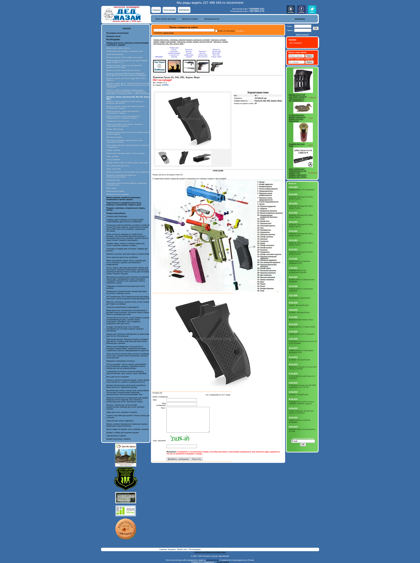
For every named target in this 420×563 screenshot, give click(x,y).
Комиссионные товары (115, 191)
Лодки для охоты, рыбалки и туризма (121, 412)
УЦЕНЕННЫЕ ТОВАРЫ (116, 436)
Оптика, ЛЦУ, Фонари (114, 129)
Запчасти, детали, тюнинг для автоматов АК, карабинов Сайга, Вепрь (124, 66)
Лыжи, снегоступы (113, 169)
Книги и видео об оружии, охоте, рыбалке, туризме (127, 429)
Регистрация (169, 10)
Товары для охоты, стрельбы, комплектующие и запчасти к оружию (181, 40)
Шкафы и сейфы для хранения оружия (122, 432)
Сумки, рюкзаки (112, 156)
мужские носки (212, 560)
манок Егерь (168, 33)
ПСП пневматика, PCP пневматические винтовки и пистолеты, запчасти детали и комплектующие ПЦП (128, 298)
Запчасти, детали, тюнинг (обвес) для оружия (124, 57)
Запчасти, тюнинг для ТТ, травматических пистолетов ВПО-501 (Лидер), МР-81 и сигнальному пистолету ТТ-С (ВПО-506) (127, 85)
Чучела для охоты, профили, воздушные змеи (124, 51)
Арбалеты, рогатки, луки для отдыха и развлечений (127, 254)
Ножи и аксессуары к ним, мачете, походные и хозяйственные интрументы (124, 125)
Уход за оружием (113, 159)
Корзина (172, 549)
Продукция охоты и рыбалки (117, 194)
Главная (156, 10)
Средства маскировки (114, 54)
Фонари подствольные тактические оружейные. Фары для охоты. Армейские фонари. (126, 386)
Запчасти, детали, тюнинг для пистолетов (123, 70)
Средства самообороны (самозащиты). (122, 307)
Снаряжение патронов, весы (117, 121)
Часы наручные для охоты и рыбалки (121, 257)
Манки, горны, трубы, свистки (118, 48)
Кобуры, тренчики (113, 150)
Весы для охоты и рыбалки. (117, 377)
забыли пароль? (302, 34)
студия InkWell (223, 562)
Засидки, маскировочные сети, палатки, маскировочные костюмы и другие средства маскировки (124, 329)
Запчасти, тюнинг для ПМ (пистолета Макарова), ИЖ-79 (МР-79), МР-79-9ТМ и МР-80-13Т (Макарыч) (126, 74)
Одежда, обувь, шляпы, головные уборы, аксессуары (127, 162)
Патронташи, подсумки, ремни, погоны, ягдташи (125, 153)
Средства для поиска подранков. (120, 421)
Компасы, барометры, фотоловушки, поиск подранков (127, 172)
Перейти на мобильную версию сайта (210, 552)
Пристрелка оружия (114, 137)
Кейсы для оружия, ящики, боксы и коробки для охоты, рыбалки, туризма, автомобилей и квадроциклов (126, 262)
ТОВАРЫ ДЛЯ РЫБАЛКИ (116, 216)
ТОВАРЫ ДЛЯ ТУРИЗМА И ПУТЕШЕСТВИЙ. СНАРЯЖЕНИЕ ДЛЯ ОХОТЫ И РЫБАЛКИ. (125, 221)
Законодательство (211, 19)
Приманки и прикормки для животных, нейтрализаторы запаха (121, 176)
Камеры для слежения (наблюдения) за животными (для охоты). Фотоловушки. (127, 335)
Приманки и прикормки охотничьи (120, 361)
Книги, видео (111, 188)
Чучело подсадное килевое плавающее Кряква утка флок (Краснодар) (297, 118)
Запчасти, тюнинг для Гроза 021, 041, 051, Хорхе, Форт (216, 53)
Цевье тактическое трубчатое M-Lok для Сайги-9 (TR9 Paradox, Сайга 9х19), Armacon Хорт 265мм (298, 173)
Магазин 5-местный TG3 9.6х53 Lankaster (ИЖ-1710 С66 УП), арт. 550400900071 (298, 97)
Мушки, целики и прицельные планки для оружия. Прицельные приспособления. (127, 425)
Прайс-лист (182, 549)
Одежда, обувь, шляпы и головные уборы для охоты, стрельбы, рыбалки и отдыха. (125, 244)
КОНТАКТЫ (184, 10)
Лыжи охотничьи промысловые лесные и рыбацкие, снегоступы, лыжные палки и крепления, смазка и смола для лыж (128, 356)
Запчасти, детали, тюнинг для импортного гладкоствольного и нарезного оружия (123, 117)
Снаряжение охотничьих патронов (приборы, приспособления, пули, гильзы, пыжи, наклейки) (126, 372)
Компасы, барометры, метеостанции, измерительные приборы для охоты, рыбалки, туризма (125, 407)
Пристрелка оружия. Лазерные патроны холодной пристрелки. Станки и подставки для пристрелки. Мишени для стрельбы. (127, 341)
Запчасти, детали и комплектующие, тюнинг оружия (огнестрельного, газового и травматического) (128, 381)
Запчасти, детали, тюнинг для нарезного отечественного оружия (122, 112)
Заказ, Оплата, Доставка (165, 19)
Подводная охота (113, 180)
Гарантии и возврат (190, 19)
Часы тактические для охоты (117, 166)
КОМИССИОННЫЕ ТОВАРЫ (118, 439)
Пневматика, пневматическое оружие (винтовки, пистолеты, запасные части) (126, 292)
